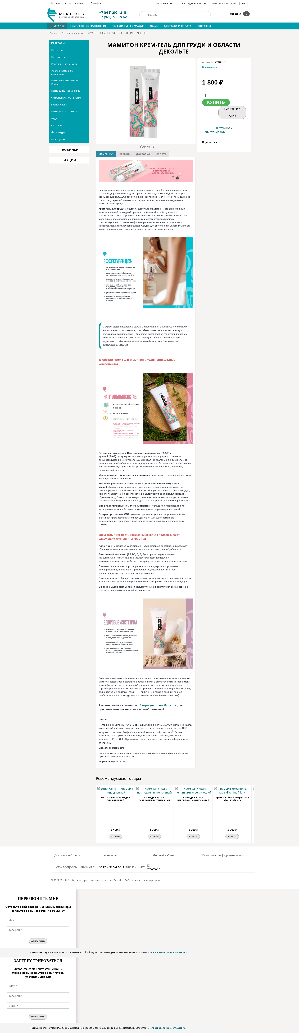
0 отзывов (223, 128)
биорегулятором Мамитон (158, 705)
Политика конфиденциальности (224, 855)
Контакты (110, 855)
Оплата (161, 154)
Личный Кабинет (164, 855)
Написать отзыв (213, 132)
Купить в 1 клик (232, 112)
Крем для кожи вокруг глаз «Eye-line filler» (232, 798)
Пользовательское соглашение (167, 952)
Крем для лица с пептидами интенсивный (154, 798)
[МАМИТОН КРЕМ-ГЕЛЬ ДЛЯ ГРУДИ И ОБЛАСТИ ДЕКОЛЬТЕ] (146, 101)
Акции (70, 160)
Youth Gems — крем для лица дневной (115, 798)
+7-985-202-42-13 (110, 867)
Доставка (143, 154)
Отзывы (124, 154)
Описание (106, 154)
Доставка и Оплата (67, 855)
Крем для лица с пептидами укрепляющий (193, 798)
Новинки (70, 150)
